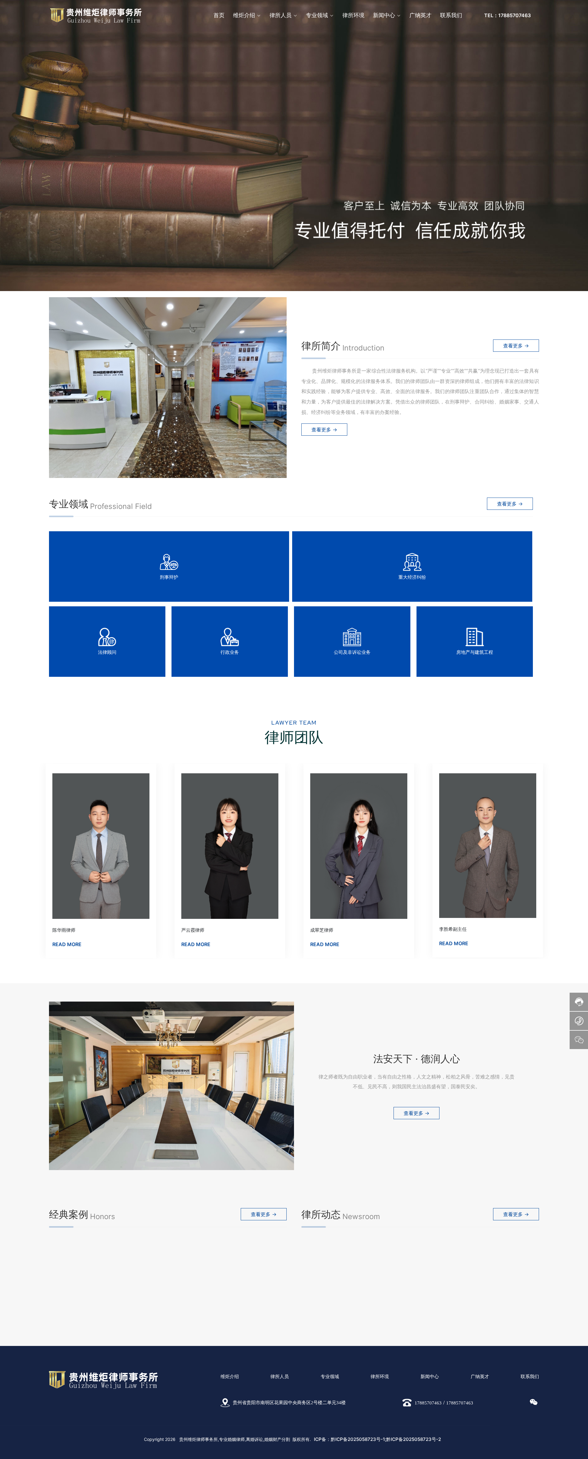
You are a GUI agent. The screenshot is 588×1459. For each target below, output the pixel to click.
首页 (218, 15)
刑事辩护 (169, 577)
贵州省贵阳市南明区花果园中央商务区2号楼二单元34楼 (289, 1402)
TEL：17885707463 (507, 15)
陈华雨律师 (450, 930)
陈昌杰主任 (321, 929)
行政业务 (230, 652)
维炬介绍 (244, 15)
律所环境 (353, 15)
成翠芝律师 (63, 930)
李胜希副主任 (195, 929)
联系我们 (451, 15)
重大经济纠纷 (412, 577)
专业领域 (317, 15)
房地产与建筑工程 (474, 652)
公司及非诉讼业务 (352, 652)
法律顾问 (107, 652)
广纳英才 (420, 15)
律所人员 (281, 15)
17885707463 (428, 1402)
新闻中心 (384, 15)
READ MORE (66, 944)
